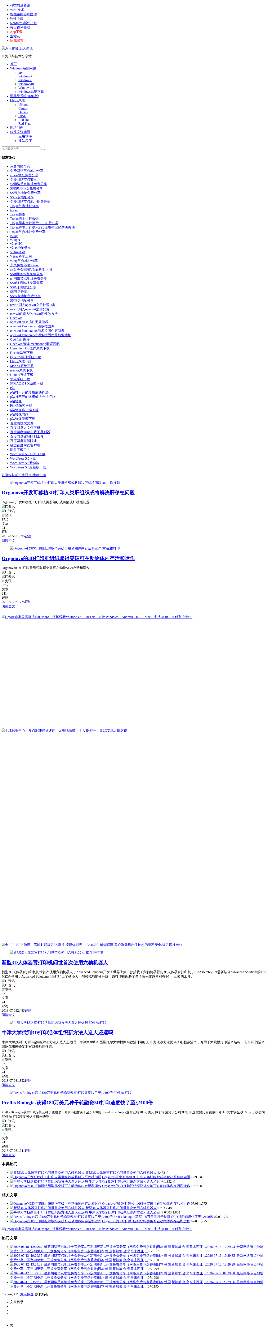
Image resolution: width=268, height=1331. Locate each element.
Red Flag (24, 123)
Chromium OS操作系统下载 (30, 348)
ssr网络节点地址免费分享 (28, 184)
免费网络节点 (20, 166)
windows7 (25, 76)
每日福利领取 (20, 27)
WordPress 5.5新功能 (24, 463)
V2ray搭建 (17, 252)
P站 (12, 388)
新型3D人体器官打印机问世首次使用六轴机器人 (55, 962)
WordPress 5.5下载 (23, 458)
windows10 (26, 84)
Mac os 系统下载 (22, 366)
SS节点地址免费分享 (25, 193)
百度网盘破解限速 (23, 441)
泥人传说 (25, 48)
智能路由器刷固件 (23, 14)
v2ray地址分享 (20, 247)
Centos (23, 108)
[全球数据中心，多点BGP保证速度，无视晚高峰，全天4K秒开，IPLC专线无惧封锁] (64, 730)
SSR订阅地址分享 (23, 287)
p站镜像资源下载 (22, 419)
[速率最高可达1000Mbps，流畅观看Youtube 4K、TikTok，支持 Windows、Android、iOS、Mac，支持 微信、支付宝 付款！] (97, 617)
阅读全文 (8, 540)
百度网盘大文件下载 (25, 427)
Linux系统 (17, 100)
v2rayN (15, 240)
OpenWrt (16, 318)
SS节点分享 (18, 291)
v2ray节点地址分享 (24, 261)
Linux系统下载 (20, 361)
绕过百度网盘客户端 (25, 445)
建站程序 (25, 141)
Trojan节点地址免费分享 (27, 232)
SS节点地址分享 (22, 197)
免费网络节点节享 (23, 179)
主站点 (15, 36)
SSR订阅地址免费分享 (26, 283)
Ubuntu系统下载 (22, 375)
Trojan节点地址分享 (24, 206)
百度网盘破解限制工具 (27, 436)
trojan (14, 210)
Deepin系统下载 (21, 352)
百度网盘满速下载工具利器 (30, 432)
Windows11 (26, 87)
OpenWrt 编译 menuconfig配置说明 (35, 344)
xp (20, 72)
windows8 (25, 80)
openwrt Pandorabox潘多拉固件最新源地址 (40, 335)
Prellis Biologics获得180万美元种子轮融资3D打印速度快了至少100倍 (77, 1102)
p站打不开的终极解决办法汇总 (32, 397)
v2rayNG (16, 243)
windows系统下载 (31, 91)
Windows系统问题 (23, 68)
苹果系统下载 (20, 379)
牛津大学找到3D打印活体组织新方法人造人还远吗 (57, 1032)
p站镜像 (16, 401)
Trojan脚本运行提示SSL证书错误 (34, 223)
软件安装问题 (20, 132)
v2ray (14, 236)
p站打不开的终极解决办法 (29, 392)
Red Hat (24, 120)
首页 (13, 64)
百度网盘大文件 (22, 423)
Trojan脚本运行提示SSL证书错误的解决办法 (42, 227)
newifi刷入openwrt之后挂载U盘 (32, 305)
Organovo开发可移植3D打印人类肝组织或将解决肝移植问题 (68, 492)
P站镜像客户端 (21, 405)
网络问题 (16, 127)
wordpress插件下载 (23, 23)
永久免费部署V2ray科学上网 (31, 269)
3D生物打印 (37, 475)
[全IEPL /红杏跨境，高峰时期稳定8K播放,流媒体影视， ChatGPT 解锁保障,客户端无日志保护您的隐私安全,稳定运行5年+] (92, 945)
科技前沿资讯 (20, 5)
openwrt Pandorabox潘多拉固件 (32, 326)
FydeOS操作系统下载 (25, 357)
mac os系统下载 (21, 370)
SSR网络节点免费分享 (26, 188)
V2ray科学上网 (21, 256)
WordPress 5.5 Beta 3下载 (27, 454)
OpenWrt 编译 (20, 339)
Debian (23, 112)
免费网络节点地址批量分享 (30, 201)
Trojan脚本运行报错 (24, 218)
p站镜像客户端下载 (24, 410)
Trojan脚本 (17, 214)
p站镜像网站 (19, 414)
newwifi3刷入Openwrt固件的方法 (34, 313)
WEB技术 (17, 10)
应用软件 (25, 136)
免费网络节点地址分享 (27, 171)
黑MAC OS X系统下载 (26, 383)
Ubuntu (23, 104)
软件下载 (16, 18)
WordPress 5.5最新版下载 (28, 467)
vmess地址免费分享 (24, 175)
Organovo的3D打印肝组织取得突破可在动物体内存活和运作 (68, 558)
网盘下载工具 (20, 449)
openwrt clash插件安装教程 (29, 322)
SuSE (22, 116)
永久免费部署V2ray (24, 265)
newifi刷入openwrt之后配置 (29, 309)
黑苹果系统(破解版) (24, 96)
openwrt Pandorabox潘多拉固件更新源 (37, 330)
